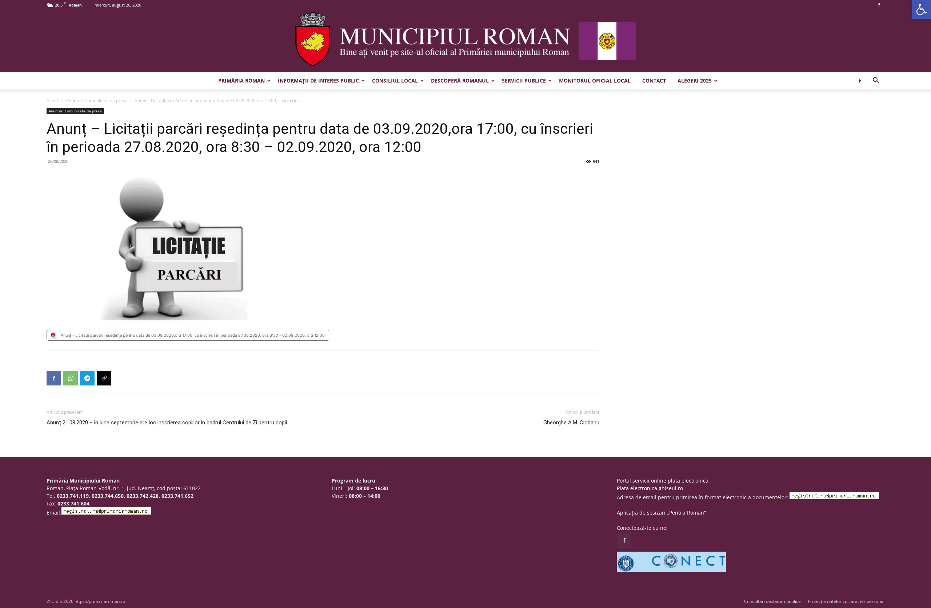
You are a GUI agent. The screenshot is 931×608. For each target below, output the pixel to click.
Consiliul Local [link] (395, 80)
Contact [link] (654, 80)
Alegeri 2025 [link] (695, 80)
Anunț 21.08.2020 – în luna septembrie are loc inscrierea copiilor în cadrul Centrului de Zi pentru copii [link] (167, 422)
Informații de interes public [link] (318, 80)
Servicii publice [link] (524, 80)
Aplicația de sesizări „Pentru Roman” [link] (661, 512)
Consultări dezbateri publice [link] (772, 601)
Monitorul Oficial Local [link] (595, 80)
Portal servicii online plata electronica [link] (662, 480)
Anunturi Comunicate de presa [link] (97, 100)
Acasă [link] (53, 100)
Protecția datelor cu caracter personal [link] (846, 601)
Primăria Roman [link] (241, 80)
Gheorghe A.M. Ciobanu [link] (571, 422)
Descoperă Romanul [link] (460, 80)
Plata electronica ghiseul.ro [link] (650, 488)
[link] (921, 9)
